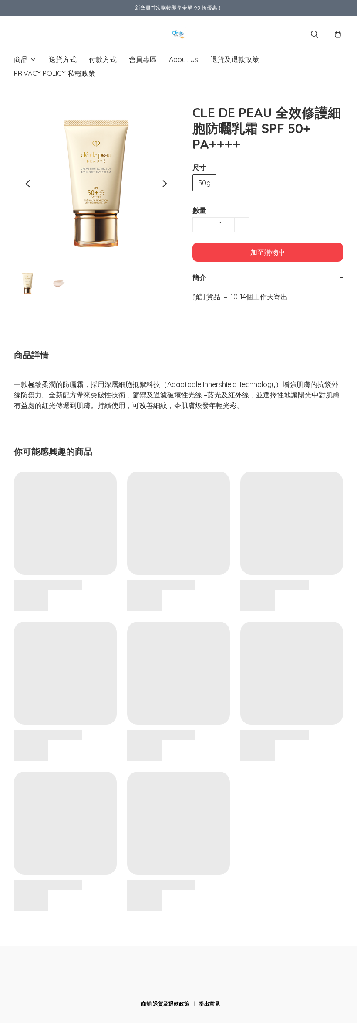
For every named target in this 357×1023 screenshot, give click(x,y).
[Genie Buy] (178, 34)
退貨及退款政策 (234, 59)
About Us (183, 59)
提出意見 (209, 1003)
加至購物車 (267, 252)
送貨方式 (63, 59)
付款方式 (103, 59)
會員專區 (143, 59)
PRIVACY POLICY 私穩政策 (54, 73)
